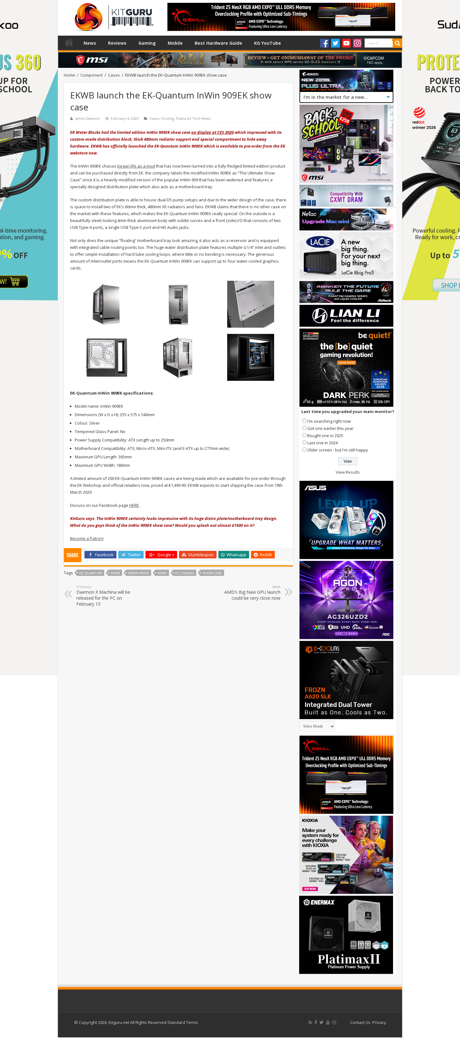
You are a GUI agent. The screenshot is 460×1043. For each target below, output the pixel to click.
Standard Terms (182, 1022)
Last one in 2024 (322, 443)
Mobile (175, 43)
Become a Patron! (87, 538)
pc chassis (184, 573)
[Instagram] (357, 43)
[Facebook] (324, 43)
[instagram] (334, 1022)
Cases (114, 75)
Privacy (379, 1022)
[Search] (397, 43)
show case (212, 573)
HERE (134, 505)
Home (69, 42)
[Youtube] (346, 43)
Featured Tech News (193, 118)
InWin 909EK (138, 573)
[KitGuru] (112, 15)
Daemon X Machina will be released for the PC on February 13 (103, 595)
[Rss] (310, 1022)
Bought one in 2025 (325, 435)
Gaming (147, 43)
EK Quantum (90, 573)
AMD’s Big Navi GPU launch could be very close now (252, 592)
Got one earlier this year (330, 428)
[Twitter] (335, 43)
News (90, 43)
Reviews (117, 43)
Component (91, 75)
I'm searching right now (329, 421)
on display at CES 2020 (212, 132)
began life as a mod (136, 166)
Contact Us (360, 1022)
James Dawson (87, 118)
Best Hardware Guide (218, 43)
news (162, 573)
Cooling (167, 118)
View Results (348, 472)
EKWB (115, 573)
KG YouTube (267, 43)
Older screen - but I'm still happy (337, 450)
